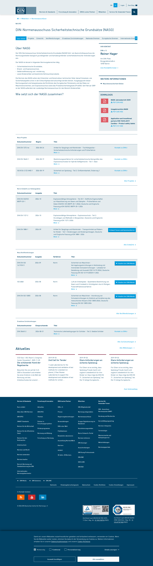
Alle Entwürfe (129, 245)
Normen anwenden (23, 454)
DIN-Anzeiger (82, 443)
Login (122, 5)
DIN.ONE (81, 457)
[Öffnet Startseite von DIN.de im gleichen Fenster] (26, 9)
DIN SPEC (20, 416)
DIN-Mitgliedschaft (84, 407)
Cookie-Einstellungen (116, 485)
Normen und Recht (23, 450)
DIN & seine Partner (87, 12)
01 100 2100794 (99, 520)
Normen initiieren (84, 438)
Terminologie (102, 430)
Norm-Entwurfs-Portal (85, 433)
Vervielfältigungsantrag (106, 421)
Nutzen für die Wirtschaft (25, 426)
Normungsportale (104, 447)
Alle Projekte (129, 181)
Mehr (56, 152)
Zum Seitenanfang (130, 389)
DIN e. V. (60, 407)
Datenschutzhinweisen (59, 541)
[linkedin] (42, 497)
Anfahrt (60, 450)
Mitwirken (102, 12)
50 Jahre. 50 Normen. (65, 455)
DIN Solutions (36, 480)
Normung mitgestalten (85, 412)
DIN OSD (80, 467)
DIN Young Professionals (86, 452)
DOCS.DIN (81, 462)
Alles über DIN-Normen (25, 412)
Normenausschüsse (39, 18)
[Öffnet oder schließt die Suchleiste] (134, 12)
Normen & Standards (47, 12)
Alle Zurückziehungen (126, 342)
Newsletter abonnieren (65, 436)
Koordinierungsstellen (85, 428)
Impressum (130, 485)
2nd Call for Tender (57, 360)
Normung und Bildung (44, 433)
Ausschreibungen (84, 447)
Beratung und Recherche (106, 416)
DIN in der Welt (63, 426)
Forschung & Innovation (67, 12)
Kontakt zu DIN (120, 148)
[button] (112, 549)
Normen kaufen (22, 459)
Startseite (53, 485)
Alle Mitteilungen (126, 348)
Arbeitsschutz (21, 445)
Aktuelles (40, 407)
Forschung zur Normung (45, 438)
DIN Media (23, 480)
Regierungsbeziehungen (66, 416)
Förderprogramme (43, 428)
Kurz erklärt (21, 407)
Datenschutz (86, 485)
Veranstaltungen (63, 421)
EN (111, 5)
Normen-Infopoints (104, 426)
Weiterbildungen (103, 442)
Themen (40, 416)
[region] (76, 545)
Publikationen (62, 431)
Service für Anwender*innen (120, 12)
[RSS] (20, 497)
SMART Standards (23, 421)
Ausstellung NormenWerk (66, 440)
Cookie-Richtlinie (84, 541)
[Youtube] (31, 497)
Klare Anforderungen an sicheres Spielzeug (91, 361)
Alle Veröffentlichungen (125, 313)
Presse (60, 412)
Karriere (60, 445)
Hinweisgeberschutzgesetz (70, 485)
